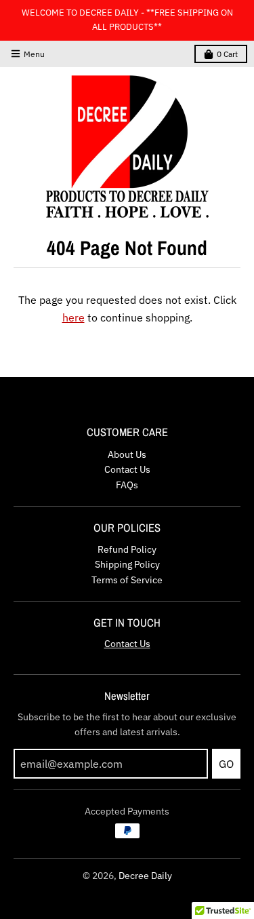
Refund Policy (127, 549)
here (73, 317)
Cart (227, 54)
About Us (127, 454)
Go (226, 763)
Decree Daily (145, 875)
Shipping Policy (127, 564)
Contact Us (127, 469)
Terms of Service (127, 580)
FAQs (127, 485)
